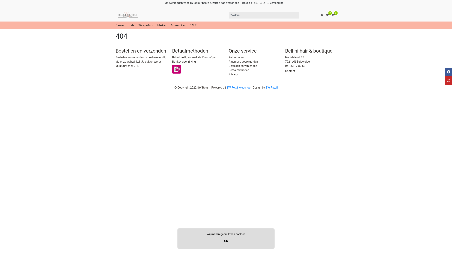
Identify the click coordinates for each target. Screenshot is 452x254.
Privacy (233, 74)
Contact (290, 71)
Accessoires (178, 25)
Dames (120, 25)
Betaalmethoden (239, 70)
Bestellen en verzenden (243, 66)
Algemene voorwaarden (243, 61)
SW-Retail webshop (239, 87)
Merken (161, 25)
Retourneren (236, 57)
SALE (193, 25)
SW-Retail (272, 87)
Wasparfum (145, 25)
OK (226, 241)
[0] (327, 15)
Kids (131, 25)
